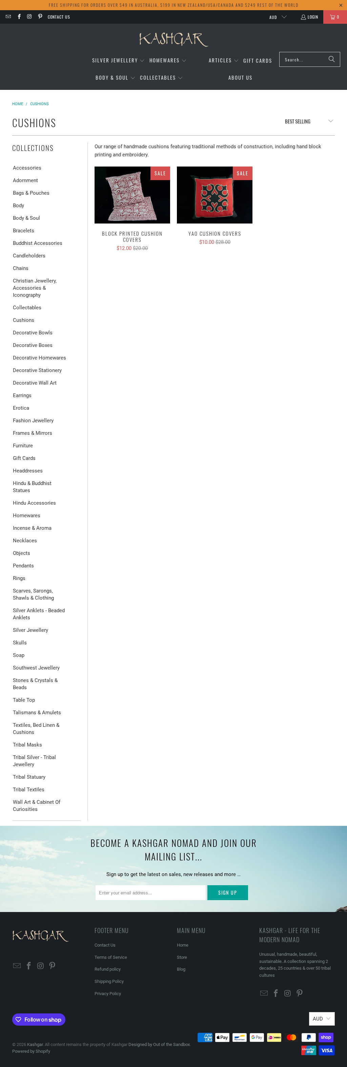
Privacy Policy (108, 993)
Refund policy (108, 969)
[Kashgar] (173, 39)
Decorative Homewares (39, 358)
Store (182, 957)
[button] (118, 60)
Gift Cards (24, 458)
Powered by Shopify (31, 1051)
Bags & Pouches (31, 193)
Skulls (20, 643)
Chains (20, 268)
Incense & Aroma (32, 528)
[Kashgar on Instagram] (29, 17)
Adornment (25, 180)
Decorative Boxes (33, 345)
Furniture (23, 446)
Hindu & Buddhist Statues (32, 486)
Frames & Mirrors (32, 433)
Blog (181, 969)
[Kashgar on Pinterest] (40, 17)
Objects (21, 553)
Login (313, 17)
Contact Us (59, 17)
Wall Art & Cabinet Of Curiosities (36, 805)
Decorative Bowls (33, 333)
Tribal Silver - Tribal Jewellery (34, 761)
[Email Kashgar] (8, 17)
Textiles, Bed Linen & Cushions (36, 728)
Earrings (22, 395)
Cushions (23, 320)
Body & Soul (26, 218)
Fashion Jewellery (33, 421)
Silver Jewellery (30, 630)
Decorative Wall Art (35, 383)
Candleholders (29, 256)
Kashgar (35, 1044)
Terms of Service (111, 957)
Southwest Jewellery (36, 668)
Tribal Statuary (29, 777)
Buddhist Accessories (37, 243)
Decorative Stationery (37, 370)
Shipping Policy (109, 981)
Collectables (27, 308)
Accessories (27, 168)
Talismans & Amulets (37, 713)
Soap (18, 655)
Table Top (24, 700)
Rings (19, 578)
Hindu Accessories (34, 503)
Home (182, 945)
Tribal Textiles (28, 790)
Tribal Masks (27, 745)
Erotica (21, 408)
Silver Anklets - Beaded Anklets (39, 614)
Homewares (26, 515)
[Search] (331, 59)
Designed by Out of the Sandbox (159, 1044)
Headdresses (28, 471)
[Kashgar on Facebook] (18, 17)
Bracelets (23, 231)
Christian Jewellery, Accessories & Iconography (35, 288)
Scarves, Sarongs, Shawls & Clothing (33, 594)
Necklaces (25, 541)
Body (18, 205)
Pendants (23, 566)
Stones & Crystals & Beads (35, 684)
